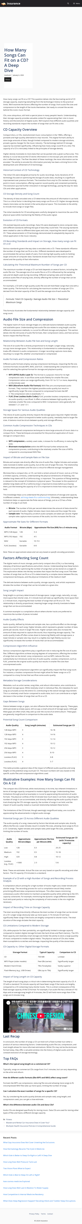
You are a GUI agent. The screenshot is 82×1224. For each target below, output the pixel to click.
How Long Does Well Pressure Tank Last (20, 1162)
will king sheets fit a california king (35, 497)
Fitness (7, 79)
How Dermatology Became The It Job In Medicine (23, 1149)
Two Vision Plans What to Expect (17, 1168)
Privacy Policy (34, 1214)
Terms (43, 1214)
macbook (7, 75)
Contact (50, 1214)
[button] (68, 3)
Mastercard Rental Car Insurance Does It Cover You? (27, 1122)
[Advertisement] (41, 23)
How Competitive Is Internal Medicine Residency (23, 1194)
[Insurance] (3, 3)
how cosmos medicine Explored (16, 1181)
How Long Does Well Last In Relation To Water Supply (25, 1188)
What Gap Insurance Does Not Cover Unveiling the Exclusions (29, 1142)
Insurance (13, 3)
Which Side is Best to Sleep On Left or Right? (21, 1175)
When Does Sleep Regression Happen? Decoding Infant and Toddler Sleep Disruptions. (39, 1201)
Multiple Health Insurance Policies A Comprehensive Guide (31, 1126)
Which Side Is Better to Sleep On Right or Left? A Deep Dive (27, 1155)
